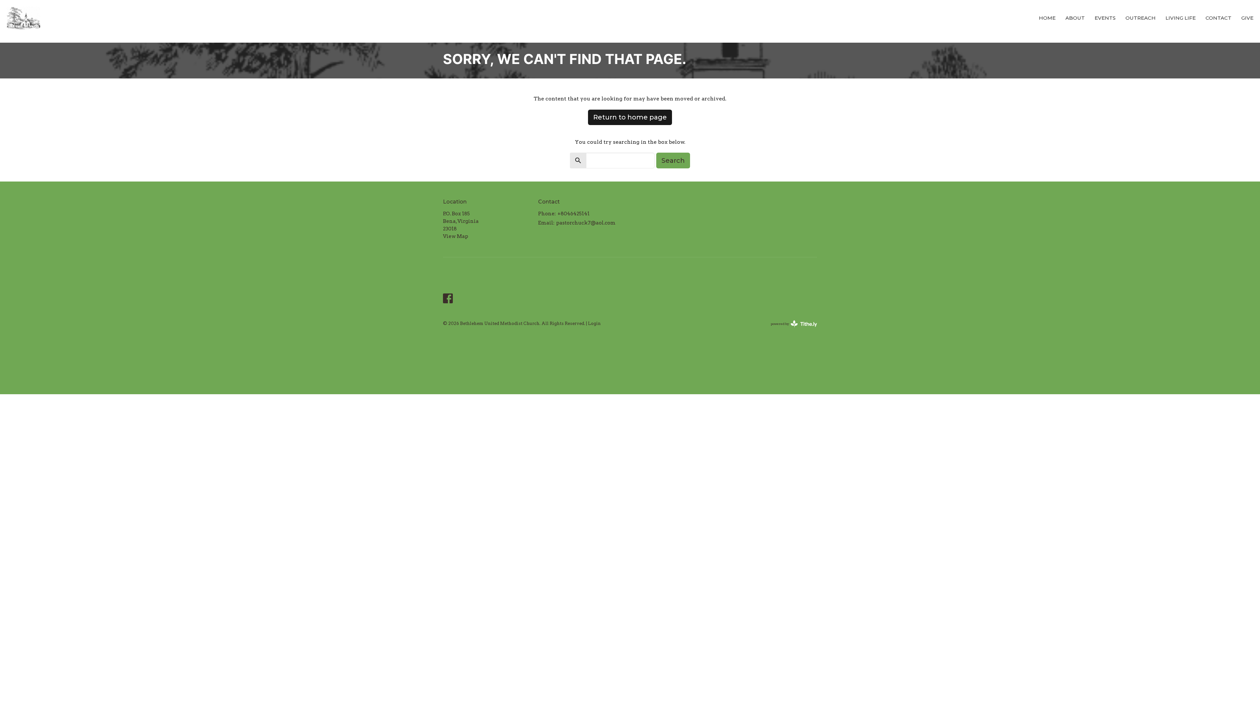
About (1075, 18)
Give (1247, 18)
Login (594, 323)
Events (1105, 18)
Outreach (1140, 18)
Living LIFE (1181, 18)
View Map (455, 236)
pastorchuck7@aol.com (586, 223)
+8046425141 (573, 214)
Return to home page (630, 117)
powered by (790, 329)
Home (1047, 18)
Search (673, 160)
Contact (1218, 18)
